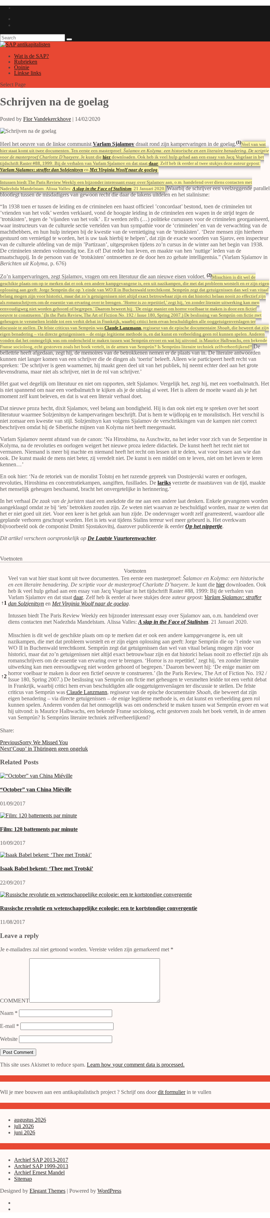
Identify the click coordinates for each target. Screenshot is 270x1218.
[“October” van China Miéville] (36, 776)
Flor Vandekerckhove (47, 119)
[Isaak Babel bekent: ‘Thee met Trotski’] (46, 855)
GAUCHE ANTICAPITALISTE (43, 8)
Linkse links (27, 73)
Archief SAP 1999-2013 (41, 1166)
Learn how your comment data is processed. (136, 1065)
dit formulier (171, 1092)
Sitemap (23, 1179)
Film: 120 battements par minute (39, 829)
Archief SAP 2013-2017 (41, 1160)
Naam (9, 1013)
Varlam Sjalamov (113, 144)
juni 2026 (24, 1132)
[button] (238, 144)
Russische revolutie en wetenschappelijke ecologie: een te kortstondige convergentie (98, 908)
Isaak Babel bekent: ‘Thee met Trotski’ (46, 869)
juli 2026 (24, 1126)
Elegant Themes (47, 1191)
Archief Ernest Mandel (39, 1172)
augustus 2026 (30, 1120)
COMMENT (14, 1001)
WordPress (109, 1191)
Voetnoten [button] (11, 559)
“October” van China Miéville (35, 789)
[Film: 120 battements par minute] (38, 815)
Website (9, 1039)
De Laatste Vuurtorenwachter (122, 538)
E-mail (9, 1026)
